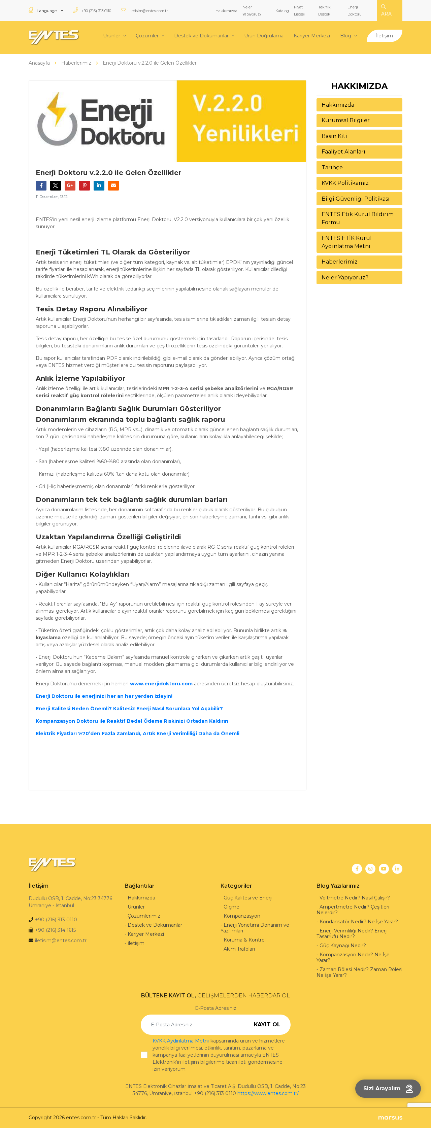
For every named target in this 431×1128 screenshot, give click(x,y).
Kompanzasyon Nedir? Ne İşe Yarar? (353, 957)
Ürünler (111, 36)
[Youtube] (384, 869)
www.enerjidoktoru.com (161, 684)
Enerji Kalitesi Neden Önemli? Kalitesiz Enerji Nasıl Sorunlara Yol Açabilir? (129, 709)
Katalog (282, 10)
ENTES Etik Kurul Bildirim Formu (358, 218)
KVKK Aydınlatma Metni (181, 1041)
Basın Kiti (334, 136)
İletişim (384, 36)
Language (47, 10)
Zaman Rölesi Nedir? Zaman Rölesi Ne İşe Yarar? (359, 972)
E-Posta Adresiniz (215, 1008)
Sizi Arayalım (382, 1088)
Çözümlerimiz (144, 916)
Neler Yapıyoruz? (345, 277)
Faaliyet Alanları (343, 151)
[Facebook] (357, 869)
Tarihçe (332, 167)
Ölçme (231, 907)
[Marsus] (390, 1117)
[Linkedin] (397, 869)
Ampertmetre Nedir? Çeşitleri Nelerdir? (353, 910)
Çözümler (147, 36)
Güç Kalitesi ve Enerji (248, 898)
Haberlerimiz (340, 262)
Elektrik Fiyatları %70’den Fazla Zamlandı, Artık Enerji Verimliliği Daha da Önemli (137, 733)
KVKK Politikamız (345, 183)
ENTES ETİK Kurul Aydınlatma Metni (347, 242)
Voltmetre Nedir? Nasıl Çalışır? (355, 898)
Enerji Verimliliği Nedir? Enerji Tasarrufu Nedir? (352, 933)
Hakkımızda (226, 10)
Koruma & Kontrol (245, 940)
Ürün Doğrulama (264, 36)
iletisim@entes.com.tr (148, 10)
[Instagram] (370, 869)
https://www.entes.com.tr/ (268, 1093)
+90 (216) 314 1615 (55, 930)
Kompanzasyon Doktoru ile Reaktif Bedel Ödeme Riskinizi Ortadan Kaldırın (132, 721)
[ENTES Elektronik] (54, 37)
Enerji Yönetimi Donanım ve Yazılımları (255, 928)
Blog (345, 36)
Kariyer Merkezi (312, 36)
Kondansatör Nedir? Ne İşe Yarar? (359, 922)
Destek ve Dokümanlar (201, 36)
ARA (386, 14)
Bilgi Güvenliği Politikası (356, 199)
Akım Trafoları (239, 949)
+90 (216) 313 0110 (95, 10)
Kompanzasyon (242, 916)
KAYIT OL (267, 1024)
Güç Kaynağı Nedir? (343, 946)
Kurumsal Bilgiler (346, 120)
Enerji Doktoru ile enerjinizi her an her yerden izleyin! (104, 696)
